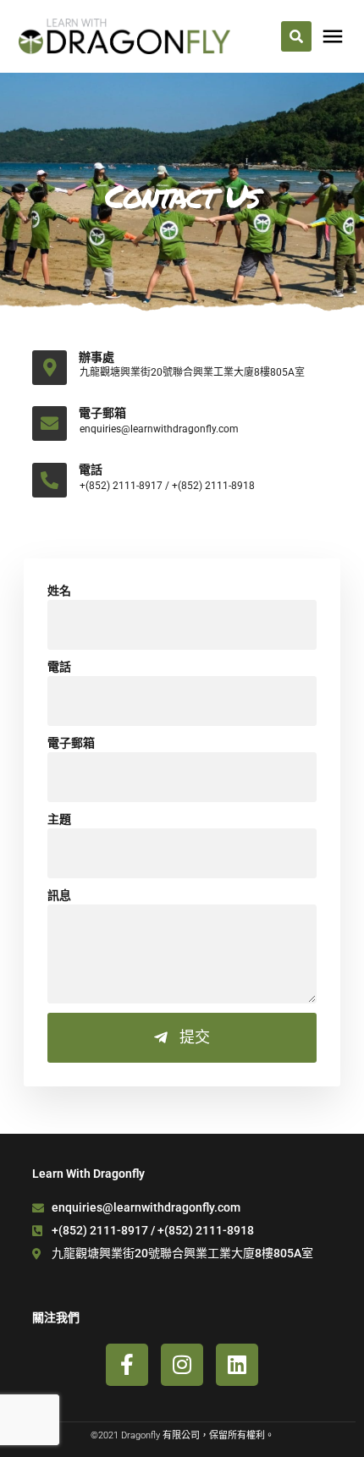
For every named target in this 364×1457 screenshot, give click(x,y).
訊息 (59, 895)
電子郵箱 (71, 743)
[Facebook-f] (127, 1365)
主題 (59, 819)
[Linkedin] (237, 1365)
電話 (59, 667)
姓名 (59, 590)
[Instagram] (182, 1365)
